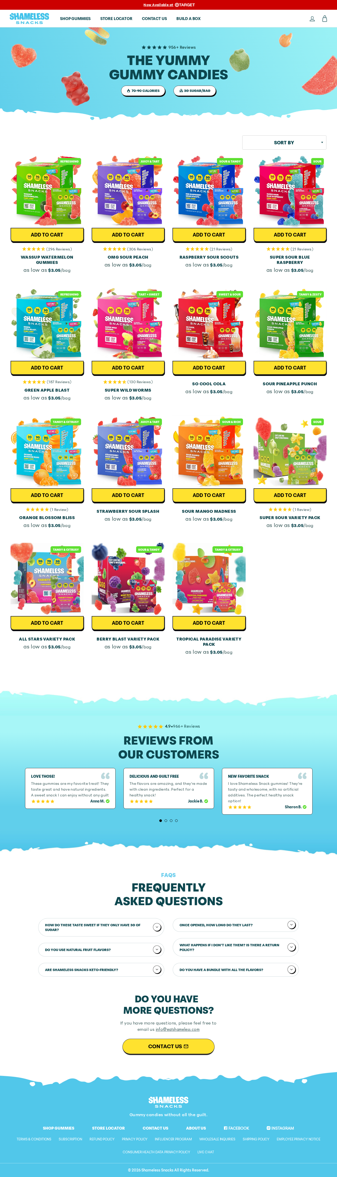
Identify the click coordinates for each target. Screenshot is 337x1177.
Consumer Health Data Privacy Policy (156, 1152)
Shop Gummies (58, 1128)
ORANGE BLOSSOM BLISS (47, 517)
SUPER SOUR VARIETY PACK (290, 517)
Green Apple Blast (47, 390)
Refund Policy (102, 1139)
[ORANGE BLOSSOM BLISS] (47, 452)
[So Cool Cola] (209, 324)
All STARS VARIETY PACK (47, 639)
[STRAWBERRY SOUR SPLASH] (128, 452)
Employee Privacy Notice (298, 1139)
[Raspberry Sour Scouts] (209, 191)
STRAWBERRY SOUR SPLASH (128, 511)
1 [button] (160, 820)
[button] (47, 249)
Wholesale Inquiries (217, 1139)
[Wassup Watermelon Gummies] (47, 191)
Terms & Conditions (34, 1139)
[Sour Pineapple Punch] (290, 324)
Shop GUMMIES (75, 18)
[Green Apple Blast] (47, 324)
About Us (196, 1128)
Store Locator (108, 1128)
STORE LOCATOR (116, 18)
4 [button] (176, 820)
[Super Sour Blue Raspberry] (290, 191)
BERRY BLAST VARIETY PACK (128, 639)
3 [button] (171, 820)
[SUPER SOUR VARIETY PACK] (290, 452)
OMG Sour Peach (128, 257)
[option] (70, 788)
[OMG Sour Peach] (128, 191)
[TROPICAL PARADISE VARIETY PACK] (209, 579)
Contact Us (155, 1128)
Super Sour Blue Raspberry (290, 259)
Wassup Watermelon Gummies (47, 259)
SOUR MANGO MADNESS (209, 511)
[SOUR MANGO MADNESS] (209, 452)
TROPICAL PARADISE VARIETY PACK (208, 641)
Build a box (188, 18)
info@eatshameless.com (178, 1029)
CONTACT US (154, 18)
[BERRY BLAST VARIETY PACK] (128, 579)
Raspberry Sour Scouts (209, 257)
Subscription (70, 1139)
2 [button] (166, 820)
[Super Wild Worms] (128, 324)
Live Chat (205, 1152)
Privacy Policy (135, 1139)
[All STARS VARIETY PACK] (47, 579)
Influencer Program (173, 1139)
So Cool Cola (209, 383)
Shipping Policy (256, 1139)
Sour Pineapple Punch (290, 383)
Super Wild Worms (128, 390)
